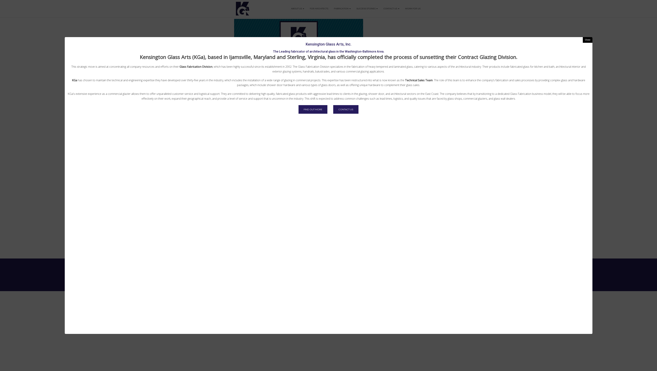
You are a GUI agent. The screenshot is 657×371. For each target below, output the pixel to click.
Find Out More (313, 109)
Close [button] (587, 40)
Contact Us (345, 109)
